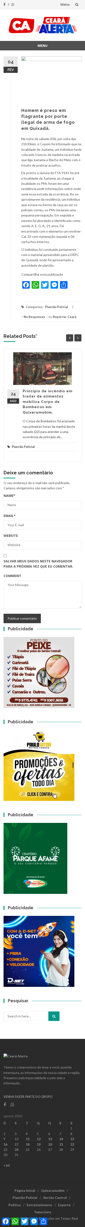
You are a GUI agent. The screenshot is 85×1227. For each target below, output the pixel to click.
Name (9, 495)
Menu (65, 4)
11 (28, 1139)
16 (5, 1144)
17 (16, 1144)
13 (50, 1139)
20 (50, 1144)
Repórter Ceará (64, 317)
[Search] (54, 1016)
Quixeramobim (52, 1190)
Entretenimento (39, 1205)
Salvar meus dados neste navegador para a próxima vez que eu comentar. (38, 564)
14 (61, 1139)
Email (10, 515)
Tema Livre (42, 1212)
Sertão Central (55, 1198)
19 (39, 1144)
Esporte (64, 1205)
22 (72, 1144)
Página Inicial (25, 1190)
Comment (12, 576)
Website (11, 535)
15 (72, 1139)
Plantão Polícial (56, 307)
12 (39, 1139)
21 (61, 1144)
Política (14, 1205)
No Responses (34, 317)
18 (28, 1144)
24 (16, 1150)
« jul (7, 1165)
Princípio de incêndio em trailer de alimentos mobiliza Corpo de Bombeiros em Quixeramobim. (47, 402)
